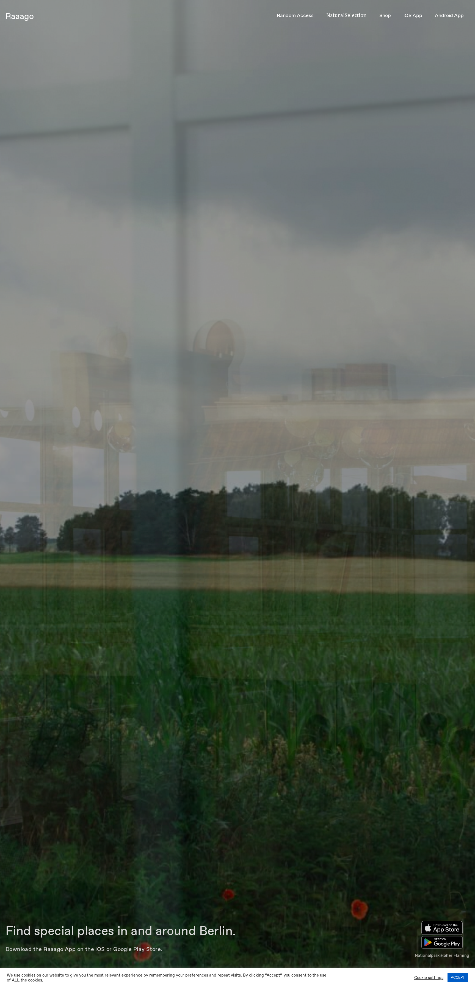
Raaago (19, 16)
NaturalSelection (346, 15)
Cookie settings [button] (428, 977)
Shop (385, 15)
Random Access (295, 15)
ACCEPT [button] (458, 977)
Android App (449, 15)
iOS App (413, 15)
